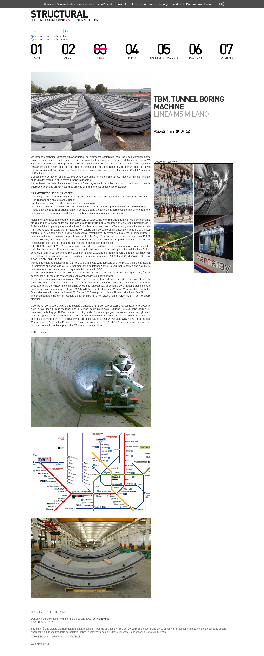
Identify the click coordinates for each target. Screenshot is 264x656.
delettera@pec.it (102, 618)
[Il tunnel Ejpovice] (213, 189)
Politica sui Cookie (199, 4)
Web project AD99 (41, 644)
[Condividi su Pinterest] (159, 131)
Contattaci (73, 636)
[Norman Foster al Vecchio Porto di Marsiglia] (173, 193)
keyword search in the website (51, 36)
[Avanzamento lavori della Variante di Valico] (173, 242)
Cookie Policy (39, 636)
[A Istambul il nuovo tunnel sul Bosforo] (213, 244)
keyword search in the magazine (53, 39)
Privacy (57, 636)
